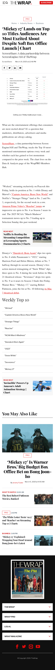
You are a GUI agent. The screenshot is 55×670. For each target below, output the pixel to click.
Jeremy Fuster (18, 483)
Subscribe (46, 2)
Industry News (26, 23)
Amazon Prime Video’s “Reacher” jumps (22, 206)
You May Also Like (19, 413)
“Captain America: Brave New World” (29, 194)
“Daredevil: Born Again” (24, 253)
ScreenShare (8, 143)
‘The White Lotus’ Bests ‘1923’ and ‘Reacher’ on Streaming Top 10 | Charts (17, 520)
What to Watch (9, 492)
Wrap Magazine (13, 636)
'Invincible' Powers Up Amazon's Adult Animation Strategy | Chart (15, 387)
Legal (7, 626)
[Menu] (5, 2)
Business (40, 23)
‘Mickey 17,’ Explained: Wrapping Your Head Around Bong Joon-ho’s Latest (17, 540)
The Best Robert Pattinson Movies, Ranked (15, 497)
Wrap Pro (9, 617)
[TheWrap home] (21, 2)
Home (14, 23)
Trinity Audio (27, 115)
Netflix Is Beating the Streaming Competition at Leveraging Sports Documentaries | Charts (16, 239)
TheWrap (9, 607)
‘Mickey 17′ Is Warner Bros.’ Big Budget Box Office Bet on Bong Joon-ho (27, 469)
